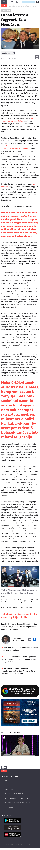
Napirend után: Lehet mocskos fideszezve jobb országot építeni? (20, 649)
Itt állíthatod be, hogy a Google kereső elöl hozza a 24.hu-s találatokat (22, 691)
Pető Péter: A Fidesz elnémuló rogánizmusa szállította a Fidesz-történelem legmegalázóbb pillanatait (20, 671)
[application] (20, 745)
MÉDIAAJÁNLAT (9, 807)
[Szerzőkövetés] (13, 53)
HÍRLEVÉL (7, 785)
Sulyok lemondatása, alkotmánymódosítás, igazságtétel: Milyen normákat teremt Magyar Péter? (19, 659)
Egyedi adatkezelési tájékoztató (17, 798)
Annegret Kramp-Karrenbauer (17, 148)
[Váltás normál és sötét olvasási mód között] (17, 2)
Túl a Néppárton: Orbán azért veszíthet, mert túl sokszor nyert (19, 593)
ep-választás (27, 6)
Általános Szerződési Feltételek (17, 802)
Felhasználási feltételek (14, 794)
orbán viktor (15, 6)
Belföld (6, 10)
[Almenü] (11, 2)
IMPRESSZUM (8, 789)
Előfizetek (28, 1)
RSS (5, 780)
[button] (37, 6)
